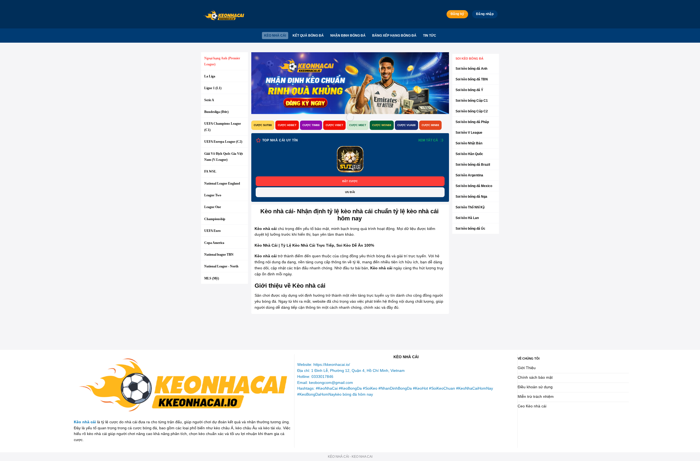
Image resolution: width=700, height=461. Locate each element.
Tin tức (429, 35)
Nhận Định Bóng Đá (348, 35)
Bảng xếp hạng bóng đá (394, 35)
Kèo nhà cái (275, 35)
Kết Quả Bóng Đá (308, 35)
